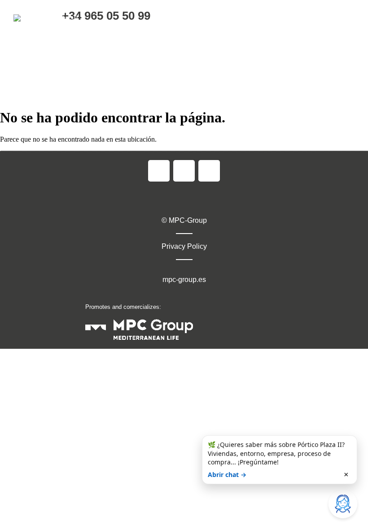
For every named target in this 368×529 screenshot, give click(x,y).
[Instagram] (184, 171)
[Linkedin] (209, 171)
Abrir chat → (227, 474)
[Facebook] (159, 171)
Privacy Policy (184, 246)
